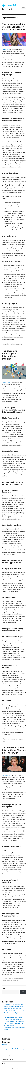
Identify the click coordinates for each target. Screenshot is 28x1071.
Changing (4, 739)
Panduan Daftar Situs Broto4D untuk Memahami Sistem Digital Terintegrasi (14, 1013)
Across (15, 343)
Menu (23, 7)
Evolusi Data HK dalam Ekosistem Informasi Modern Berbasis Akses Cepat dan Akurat (14, 1023)
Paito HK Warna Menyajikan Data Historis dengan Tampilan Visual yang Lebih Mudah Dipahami (13, 1006)
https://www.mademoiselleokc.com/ (13, 1049)
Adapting (15, 738)
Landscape (17, 739)
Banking (20, 738)
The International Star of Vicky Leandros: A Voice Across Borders (14, 27)
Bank (10, 738)
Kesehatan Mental (7, 1059)
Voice (20, 344)
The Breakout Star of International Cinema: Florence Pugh (14, 750)
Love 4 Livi (7, 9)
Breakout (16, 978)
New (21, 739)
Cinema (21, 978)
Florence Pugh (5, 980)
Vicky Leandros (15, 344)
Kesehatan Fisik (7, 1056)
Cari (3, 988)
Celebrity (10, 343)
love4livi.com (6, 49)
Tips (3, 1063)
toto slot (4, 1044)
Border (19, 343)
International (5, 344)
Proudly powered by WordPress (16, 1068)
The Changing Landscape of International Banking (9, 355)
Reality (4, 741)
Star (10, 344)
